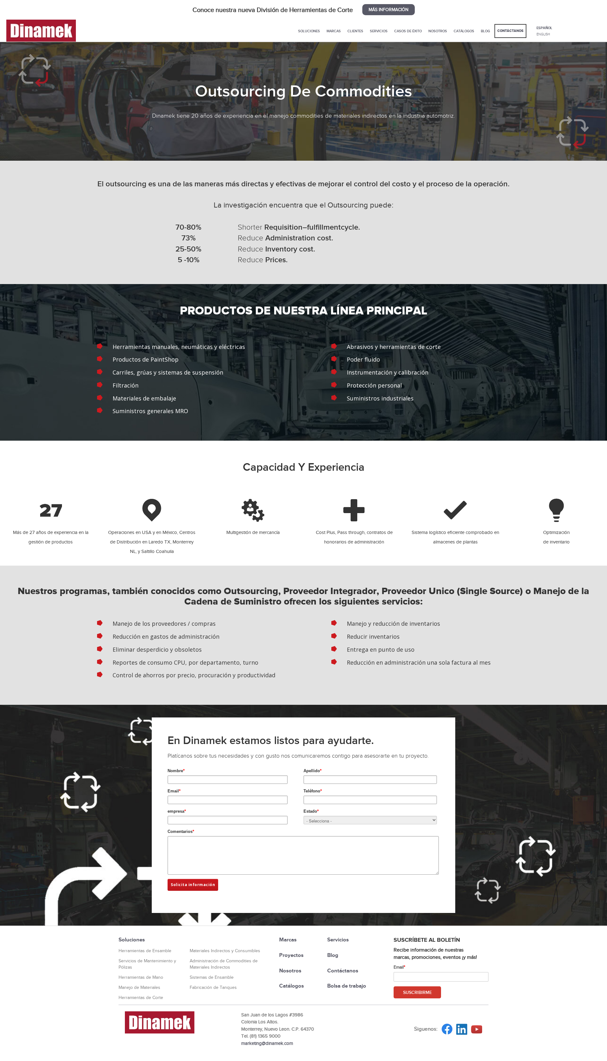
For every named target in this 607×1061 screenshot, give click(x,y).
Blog (485, 31)
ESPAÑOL (544, 28)
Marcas (334, 31)
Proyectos (291, 955)
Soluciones (309, 31)
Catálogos (464, 31)
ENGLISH (543, 34)
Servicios (379, 31)
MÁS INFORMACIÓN (388, 9)
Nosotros (437, 31)
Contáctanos (510, 31)
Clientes (355, 31)
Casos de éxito (408, 31)
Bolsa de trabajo (346, 986)
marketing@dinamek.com (267, 1043)
